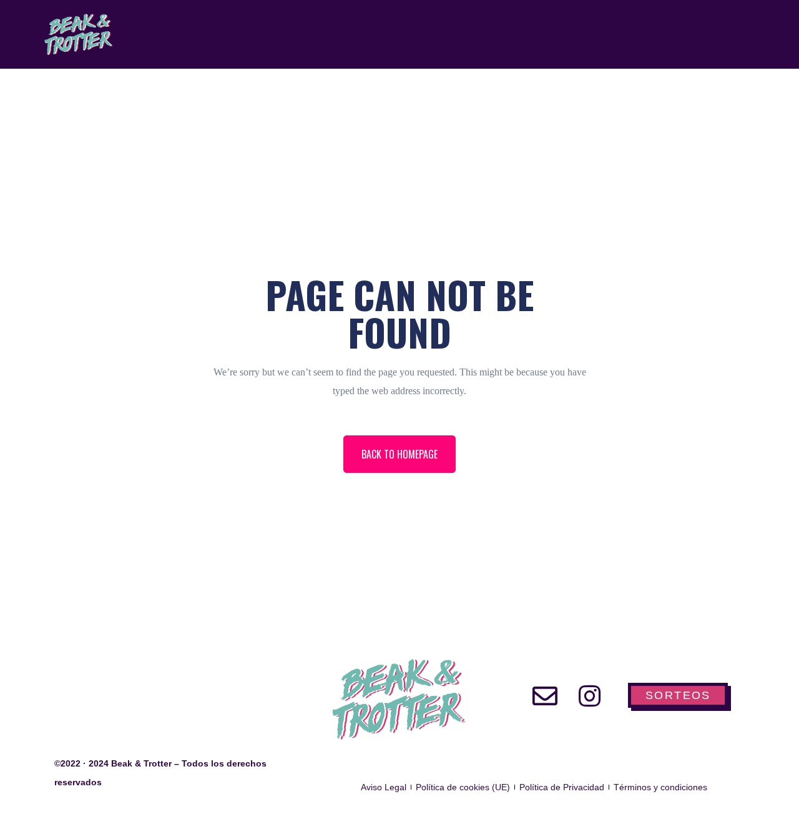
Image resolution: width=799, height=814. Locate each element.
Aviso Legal (383, 787)
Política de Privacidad (561, 787)
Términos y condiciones (660, 787)
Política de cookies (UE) (463, 787)
